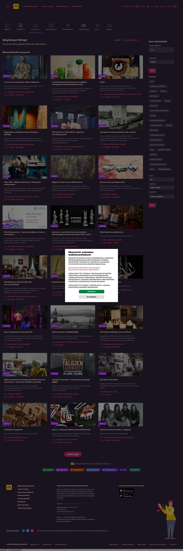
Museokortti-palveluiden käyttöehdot (83, 270)
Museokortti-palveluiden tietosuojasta (84, 268)
